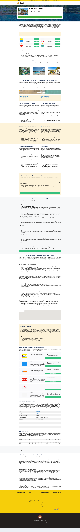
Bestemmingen (35, 3)
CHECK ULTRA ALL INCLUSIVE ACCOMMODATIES (40, 193)
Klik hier (20, 50)
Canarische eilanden (43, 500)
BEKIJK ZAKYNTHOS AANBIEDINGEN (40, 17)
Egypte (42, 504)
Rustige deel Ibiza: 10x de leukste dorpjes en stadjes (33, 506)
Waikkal (35, 262)
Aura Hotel (50, 76)
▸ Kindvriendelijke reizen (24, 96)
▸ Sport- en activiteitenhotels (45, 97)
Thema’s (40, 3)
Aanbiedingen (51, 3)
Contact (34, 522)
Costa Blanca (31, 262)
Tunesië (42, 508)
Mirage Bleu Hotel (22, 76)
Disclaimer (40, 522)
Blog (61, 3)
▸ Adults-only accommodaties (45, 96)
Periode (56, 3)
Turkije (42, 499)
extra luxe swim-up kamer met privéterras (54, 135)
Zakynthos (38, 413)
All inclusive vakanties (36, 520)
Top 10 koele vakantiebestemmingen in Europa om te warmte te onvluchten (34, 498)
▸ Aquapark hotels (23, 97)
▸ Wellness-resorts (43, 99)
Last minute (46, 3)
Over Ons (37, 522)
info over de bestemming (35, 34)
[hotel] (23, 11)
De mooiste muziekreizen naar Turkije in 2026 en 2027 (33, 503)
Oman (50, 262)
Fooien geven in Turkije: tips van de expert (34, 501)
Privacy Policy (45, 522)
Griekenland (38, 411)
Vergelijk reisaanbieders (32, 33)
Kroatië (42, 507)
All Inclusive (29, 3)
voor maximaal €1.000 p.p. (47, 30)
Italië (41, 503)
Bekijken (36, 38)
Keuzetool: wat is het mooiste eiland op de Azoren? (34, 495)
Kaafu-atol (27, 262)
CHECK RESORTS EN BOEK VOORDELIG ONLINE (40, 251)
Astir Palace (35, 76)
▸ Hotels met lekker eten (24, 99)
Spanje (42, 501)
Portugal (42, 502)
